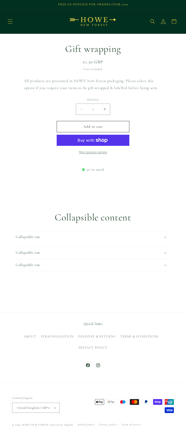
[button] (10, 21)
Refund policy (86, 424)
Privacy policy (108, 424)
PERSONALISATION (57, 336)
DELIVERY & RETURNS (96, 336)
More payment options (93, 152)
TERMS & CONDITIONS (139, 336)
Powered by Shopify (61, 424)
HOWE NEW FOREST (35, 424)
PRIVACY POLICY (93, 347)
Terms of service (131, 424)
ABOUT (30, 336)
